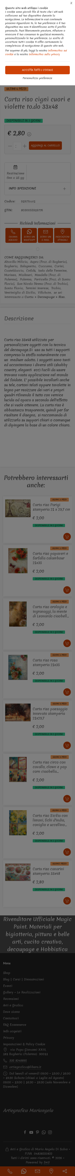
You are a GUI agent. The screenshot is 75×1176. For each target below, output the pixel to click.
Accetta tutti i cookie (37, 70)
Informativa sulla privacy (44, 54)
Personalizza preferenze (37, 78)
